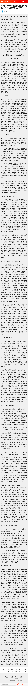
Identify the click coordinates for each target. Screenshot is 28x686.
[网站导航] (26, 2)
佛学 (20, 671)
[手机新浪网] (2, 1)
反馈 (16, 677)
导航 (11, 677)
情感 (12, 671)
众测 (25, 671)
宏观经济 (14, 2)
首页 (6, 677)
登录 (21, 677)
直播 (7, 669)
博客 (16, 669)
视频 (3, 669)
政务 (25, 669)
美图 (12, 669)
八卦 (7, 671)
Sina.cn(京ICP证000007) (10, 680)
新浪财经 (7, 2)
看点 (20, 669)
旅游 (16, 671)
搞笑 (3, 671)
